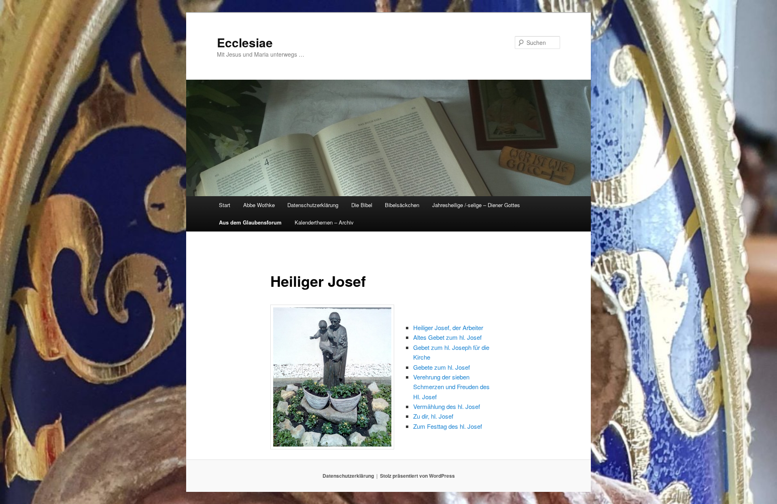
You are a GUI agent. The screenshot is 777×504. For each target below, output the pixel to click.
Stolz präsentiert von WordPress (417, 475)
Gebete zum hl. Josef (441, 367)
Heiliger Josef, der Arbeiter (448, 327)
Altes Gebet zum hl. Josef (447, 337)
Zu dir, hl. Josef (433, 416)
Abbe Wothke (259, 205)
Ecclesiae (245, 42)
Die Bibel (361, 205)
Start (224, 205)
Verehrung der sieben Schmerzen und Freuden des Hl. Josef (451, 387)
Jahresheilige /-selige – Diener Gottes (476, 205)
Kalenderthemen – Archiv (324, 222)
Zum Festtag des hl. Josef (447, 426)
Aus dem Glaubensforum (250, 222)
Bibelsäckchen (402, 205)
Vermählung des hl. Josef (446, 406)
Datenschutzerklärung (312, 205)
